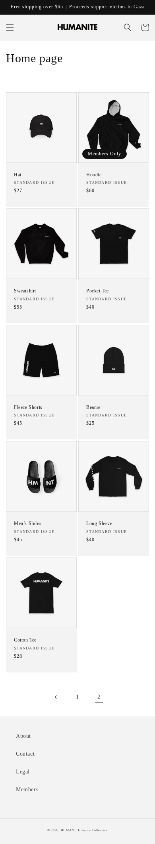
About (23, 736)
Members (27, 789)
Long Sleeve (99, 523)
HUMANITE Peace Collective (84, 830)
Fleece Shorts (28, 407)
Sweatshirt (25, 291)
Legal (23, 772)
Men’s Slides (27, 523)
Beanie (93, 407)
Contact (25, 754)
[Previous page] (56, 697)
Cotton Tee (25, 640)
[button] (10, 27)
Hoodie (94, 175)
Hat (17, 175)
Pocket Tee (97, 291)
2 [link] (99, 696)
